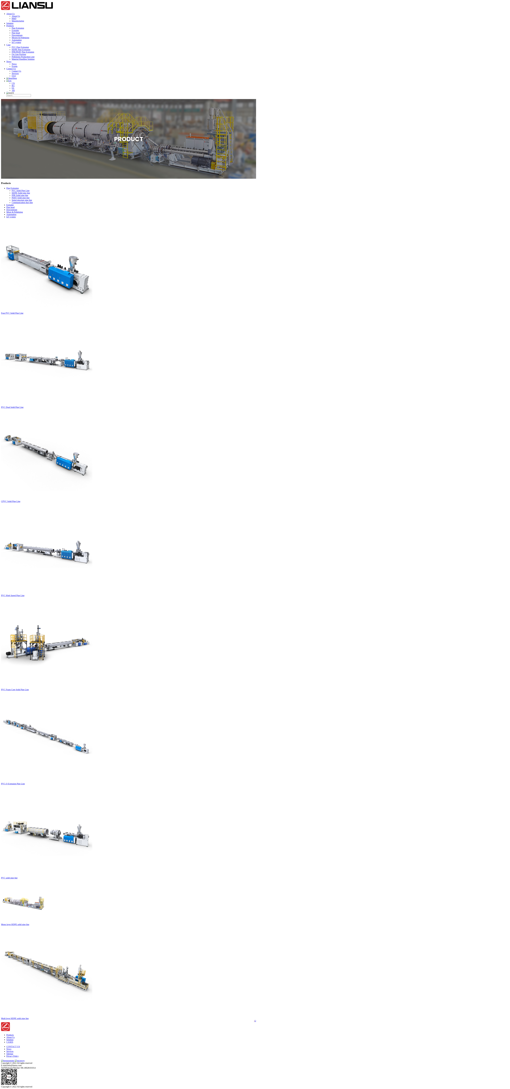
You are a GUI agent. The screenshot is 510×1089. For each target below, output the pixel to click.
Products (10, 26)
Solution (9, 23)
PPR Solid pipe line (20, 195)
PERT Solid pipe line (20, 198)
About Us (10, 14)
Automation (17, 40)
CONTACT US (13, 1046)
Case (8, 45)
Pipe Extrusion (18, 28)
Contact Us (11, 69)
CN (13, 83)
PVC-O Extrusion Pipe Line (13, 784)
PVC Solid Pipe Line (20, 190)
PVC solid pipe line (9, 878)
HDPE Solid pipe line (21, 193)
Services (15, 73)
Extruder (15, 30)
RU (13, 86)
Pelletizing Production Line (23, 57)
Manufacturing (18, 21)
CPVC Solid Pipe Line (10, 501)
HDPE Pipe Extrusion (21, 49)
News (8, 61)
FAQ (14, 76)
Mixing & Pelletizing (20, 38)
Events (14, 66)
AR (13, 90)
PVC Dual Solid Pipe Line (12, 407)
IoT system (16, 42)
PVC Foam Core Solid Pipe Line (15, 689)
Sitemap (9, 1054)
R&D (14, 18)
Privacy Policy (12, 1056)
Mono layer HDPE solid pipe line (15, 924)
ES (13, 88)
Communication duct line (22, 202)
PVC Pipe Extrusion (20, 47)
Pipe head (16, 33)
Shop (14, 78)
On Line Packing (19, 54)
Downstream (17, 35)
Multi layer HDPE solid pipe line (15, 1018)
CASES (9, 1042)
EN (9, 81)
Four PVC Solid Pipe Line (12, 313)
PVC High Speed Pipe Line (12, 595)
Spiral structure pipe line (22, 200)
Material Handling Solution (23, 59)
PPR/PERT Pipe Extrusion (23, 52)
